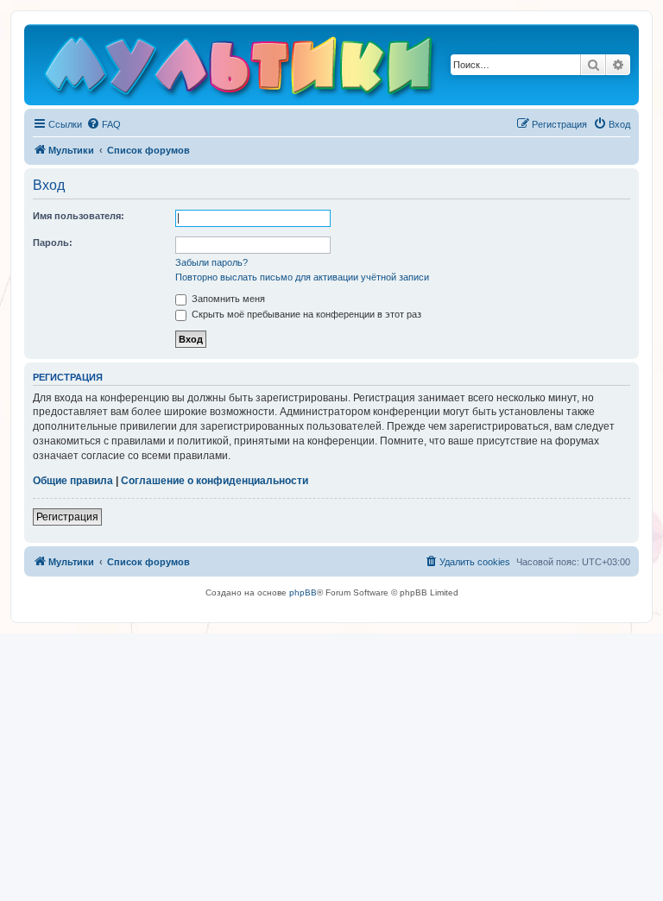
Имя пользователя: (78, 216)
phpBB (303, 592)
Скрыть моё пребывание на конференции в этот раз (305, 314)
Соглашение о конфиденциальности (214, 481)
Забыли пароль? (211, 262)
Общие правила (73, 481)
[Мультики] (241, 69)
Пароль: (53, 242)
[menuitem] (103, 124)
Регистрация (67, 517)
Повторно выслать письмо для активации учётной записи (302, 277)
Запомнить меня (227, 298)
